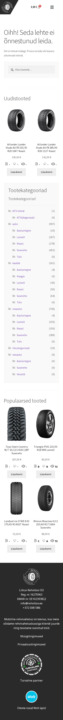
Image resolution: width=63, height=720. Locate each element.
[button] (52, 7)
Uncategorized (20, 348)
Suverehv (22, 250)
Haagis (21, 276)
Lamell (21, 237)
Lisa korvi (16, 172)
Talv (19, 256)
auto (15, 224)
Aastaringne (24, 230)
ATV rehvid (18, 211)
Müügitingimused (31, 636)
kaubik (16, 263)
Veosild (21, 374)
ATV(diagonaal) (25, 217)
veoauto (17, 354)
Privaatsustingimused (31, 644)
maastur (17, 309)
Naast (20, 243)
